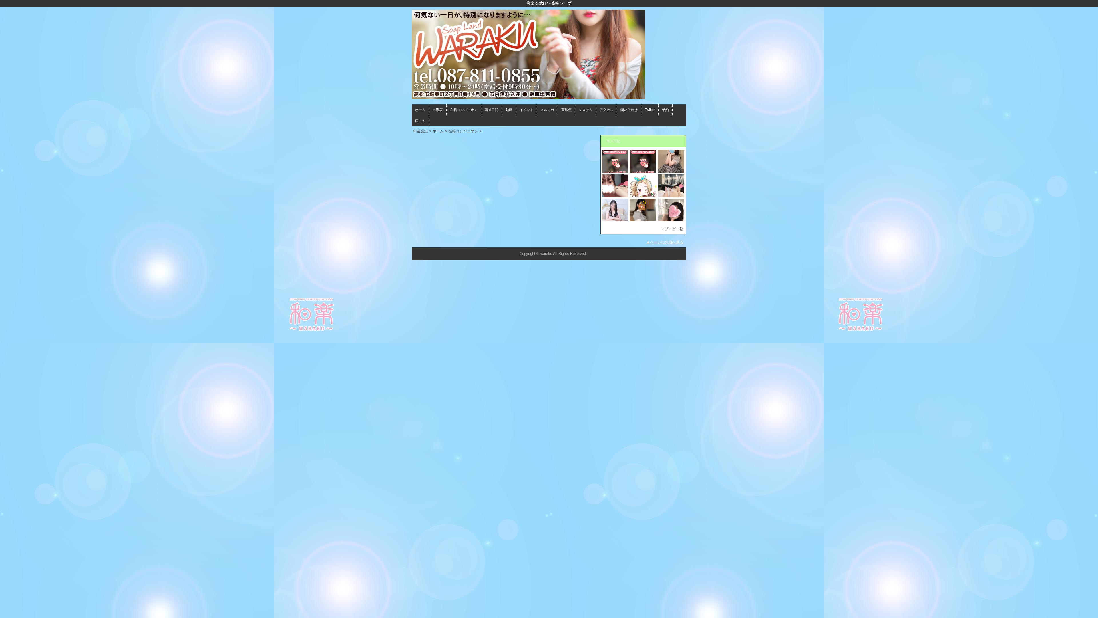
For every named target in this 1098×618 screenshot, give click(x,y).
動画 (509, 110)
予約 (665, 110)
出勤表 (438, 110)
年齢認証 (420, 131)
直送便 (566, 110)
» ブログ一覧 (672, 229)
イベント (526, 110)
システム (585, 110)
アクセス (606, 110)
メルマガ (547, 110)
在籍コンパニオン (464, 110)
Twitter (650, 110)
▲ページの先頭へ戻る (664, 242)
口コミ (420, 121)
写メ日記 (491, 110)
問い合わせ (629, 110)
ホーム (420, 110)
